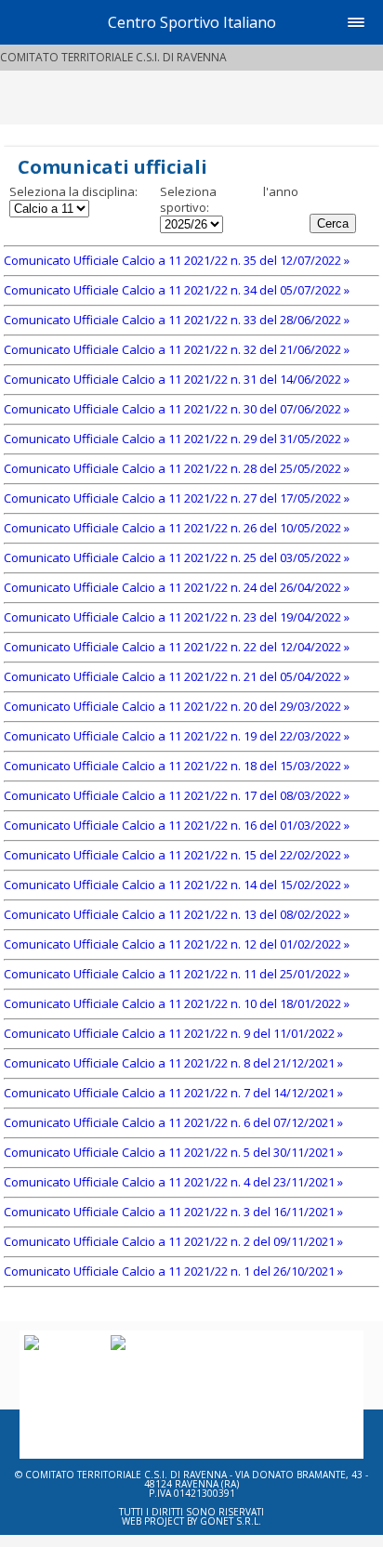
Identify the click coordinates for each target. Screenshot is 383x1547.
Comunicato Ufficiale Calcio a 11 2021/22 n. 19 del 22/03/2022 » (177, 736)
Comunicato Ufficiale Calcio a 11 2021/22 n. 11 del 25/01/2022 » (177, 973)
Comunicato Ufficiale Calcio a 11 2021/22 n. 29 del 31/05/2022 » (177, 438)
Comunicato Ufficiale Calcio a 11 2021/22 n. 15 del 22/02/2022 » (177, 854)
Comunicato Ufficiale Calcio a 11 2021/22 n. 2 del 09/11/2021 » (173, 1241)
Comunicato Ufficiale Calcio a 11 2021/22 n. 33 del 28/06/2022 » (177, 319)
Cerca (333, 223)
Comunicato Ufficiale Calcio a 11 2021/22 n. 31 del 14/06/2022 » (177, 379)
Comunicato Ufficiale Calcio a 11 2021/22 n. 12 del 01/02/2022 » (177, 944)
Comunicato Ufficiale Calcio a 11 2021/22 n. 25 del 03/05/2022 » (177, 557)
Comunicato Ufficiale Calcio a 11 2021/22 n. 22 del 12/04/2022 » (177, 646)
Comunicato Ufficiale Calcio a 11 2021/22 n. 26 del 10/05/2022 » (177, 527)
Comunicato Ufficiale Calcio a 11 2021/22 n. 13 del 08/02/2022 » (177, 914)
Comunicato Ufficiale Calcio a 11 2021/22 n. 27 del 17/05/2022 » (177, 498)
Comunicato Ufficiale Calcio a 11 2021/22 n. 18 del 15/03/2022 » (177, 765)
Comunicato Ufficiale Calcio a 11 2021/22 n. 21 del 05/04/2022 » (177, 676)
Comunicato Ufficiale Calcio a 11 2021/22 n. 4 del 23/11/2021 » (173, 1181)
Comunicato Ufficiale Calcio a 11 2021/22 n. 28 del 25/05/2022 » (177, 468)
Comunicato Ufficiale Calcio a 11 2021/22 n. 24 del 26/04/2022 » (177, 587)
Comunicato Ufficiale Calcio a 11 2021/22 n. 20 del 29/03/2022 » (177, 706)
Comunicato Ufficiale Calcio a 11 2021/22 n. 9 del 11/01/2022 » (173, 1033)
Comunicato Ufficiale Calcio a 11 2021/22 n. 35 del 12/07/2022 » (177, 260)
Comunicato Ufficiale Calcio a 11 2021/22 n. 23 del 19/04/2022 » (177, 617)
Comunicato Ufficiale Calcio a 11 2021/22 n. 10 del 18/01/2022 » (177, 1003)
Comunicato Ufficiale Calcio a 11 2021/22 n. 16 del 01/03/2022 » (177, 825)
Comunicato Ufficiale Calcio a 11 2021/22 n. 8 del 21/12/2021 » (173, 1063)
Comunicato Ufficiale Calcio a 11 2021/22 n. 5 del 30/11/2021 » (173, 1152)
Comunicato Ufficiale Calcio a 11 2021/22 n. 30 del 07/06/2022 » (177, 408)
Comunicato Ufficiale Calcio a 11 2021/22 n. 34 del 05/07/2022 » (177, 290)
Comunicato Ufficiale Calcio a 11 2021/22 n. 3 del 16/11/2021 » (173, 1211)
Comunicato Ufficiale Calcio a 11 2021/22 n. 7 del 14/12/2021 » (173, 1092)
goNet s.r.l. (230, 1520)
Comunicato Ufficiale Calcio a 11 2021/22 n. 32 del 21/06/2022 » (177, 349)
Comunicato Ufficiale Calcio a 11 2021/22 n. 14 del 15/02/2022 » (177, 884)
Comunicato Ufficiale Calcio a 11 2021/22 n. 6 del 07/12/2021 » (173, 1122)
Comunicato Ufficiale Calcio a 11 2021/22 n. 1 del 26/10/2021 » (173, 1271)
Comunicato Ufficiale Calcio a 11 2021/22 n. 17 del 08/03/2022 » (177, 795)
